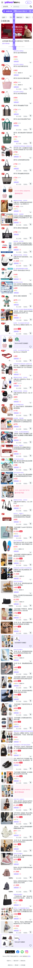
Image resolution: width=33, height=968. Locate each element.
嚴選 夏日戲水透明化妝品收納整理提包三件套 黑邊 (23, 461)
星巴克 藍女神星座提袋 (20, 53)
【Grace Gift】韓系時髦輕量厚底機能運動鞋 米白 (23, 827)
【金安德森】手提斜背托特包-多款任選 (23, 705)
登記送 (14, 15)
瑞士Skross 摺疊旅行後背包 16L (23, 325)
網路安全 (10, 965)
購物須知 (23, 960)
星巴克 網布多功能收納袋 (21, 228)
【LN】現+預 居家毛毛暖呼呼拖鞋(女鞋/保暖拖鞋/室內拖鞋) (23, 623)
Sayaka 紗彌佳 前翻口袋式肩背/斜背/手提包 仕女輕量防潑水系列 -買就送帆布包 (23, 910)
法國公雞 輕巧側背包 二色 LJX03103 (23, 502)
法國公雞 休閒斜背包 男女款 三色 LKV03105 (23, 380)
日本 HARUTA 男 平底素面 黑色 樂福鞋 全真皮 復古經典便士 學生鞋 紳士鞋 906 (23, 759)
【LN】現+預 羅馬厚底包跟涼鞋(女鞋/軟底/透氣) (23, 584)
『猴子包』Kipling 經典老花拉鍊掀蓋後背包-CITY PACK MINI (23, 922)
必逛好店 (14, 33)
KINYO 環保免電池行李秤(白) (22, 270)
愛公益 (14, 44)
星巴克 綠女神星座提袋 (20, 93)
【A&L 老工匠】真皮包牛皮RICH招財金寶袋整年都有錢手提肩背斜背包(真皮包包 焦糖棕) (23, 801)
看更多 (14, 48)
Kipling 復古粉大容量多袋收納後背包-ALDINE (23, 868)
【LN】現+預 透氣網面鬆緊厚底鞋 (23, 664)
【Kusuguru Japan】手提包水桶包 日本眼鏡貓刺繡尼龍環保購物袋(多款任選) (23, 747)
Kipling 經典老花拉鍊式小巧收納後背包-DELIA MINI (23, 881)
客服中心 (9, 960)
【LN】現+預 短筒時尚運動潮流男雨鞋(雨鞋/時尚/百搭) (23, 691)
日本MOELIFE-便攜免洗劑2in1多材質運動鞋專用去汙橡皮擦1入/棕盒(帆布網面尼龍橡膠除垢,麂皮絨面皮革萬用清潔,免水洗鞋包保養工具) (23, 516)
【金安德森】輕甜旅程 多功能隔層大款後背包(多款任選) (23, 773)
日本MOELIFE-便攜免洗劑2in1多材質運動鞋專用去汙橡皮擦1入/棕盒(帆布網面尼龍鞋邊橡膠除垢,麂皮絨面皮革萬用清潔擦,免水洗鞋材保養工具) (23, 448)
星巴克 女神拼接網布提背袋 (21, 160)
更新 (29, 956)
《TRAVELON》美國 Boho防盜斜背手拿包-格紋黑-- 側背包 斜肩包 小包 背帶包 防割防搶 (23, 897)
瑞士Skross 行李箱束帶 (20, 352)
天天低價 (14, 26)
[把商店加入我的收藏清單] (30, 347)
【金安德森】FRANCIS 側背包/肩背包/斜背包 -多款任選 (23, 609)
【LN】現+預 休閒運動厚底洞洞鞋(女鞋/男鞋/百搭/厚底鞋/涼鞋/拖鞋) (23, 652)
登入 (28, 2)
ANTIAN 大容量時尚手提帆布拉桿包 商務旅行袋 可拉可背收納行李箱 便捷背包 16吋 (23, 366)
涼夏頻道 (14, 30)
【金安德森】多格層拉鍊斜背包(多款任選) (23, 718)
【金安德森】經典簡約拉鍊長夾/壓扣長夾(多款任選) (23, 555)
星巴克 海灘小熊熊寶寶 (20, 296)
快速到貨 (14, 22)
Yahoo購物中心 (12, 2)
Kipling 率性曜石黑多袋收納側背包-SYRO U (23, 596)
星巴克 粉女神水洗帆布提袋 (21, 78)
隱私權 (16, 965)
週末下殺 (14, 37)
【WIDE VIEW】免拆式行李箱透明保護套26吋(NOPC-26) (23, 312)
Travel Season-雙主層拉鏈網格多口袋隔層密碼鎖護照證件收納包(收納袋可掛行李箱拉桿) (23, 475)
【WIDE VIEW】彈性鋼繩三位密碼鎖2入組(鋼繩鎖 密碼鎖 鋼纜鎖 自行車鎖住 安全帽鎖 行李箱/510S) (23, 434)
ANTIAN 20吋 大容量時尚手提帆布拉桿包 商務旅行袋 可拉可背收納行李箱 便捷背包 (23, 148)
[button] (9, 46)
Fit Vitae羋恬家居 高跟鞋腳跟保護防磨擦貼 (23, 407)
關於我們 (16, 960)
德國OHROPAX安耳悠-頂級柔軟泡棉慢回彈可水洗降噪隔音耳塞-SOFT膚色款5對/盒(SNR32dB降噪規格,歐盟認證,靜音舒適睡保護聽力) (23, 420)
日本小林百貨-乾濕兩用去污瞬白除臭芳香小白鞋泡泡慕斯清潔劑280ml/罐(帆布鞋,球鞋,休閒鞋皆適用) (23, 244)
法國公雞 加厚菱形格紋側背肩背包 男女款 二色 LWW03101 (23, 203)
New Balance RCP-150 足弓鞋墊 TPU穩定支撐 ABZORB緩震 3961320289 (23, 543)
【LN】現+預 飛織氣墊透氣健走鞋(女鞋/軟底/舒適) (23, 856)
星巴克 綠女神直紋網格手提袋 (22, 119)
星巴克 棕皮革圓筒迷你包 (21, 66)
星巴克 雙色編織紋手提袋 (21, 105)
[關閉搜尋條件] (11, 6)
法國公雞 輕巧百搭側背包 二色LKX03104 (23, 257)
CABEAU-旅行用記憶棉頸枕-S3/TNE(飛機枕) (23, 570)
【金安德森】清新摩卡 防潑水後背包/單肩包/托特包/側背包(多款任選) (23, 677)
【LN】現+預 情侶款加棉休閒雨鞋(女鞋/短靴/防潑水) (23, 841)
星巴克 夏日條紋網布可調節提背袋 (23, 133)
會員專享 (14, 41)
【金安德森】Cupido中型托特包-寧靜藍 (23, 528)
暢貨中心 (14, 18)
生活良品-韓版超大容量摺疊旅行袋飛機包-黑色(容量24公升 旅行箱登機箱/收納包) (23, 216)
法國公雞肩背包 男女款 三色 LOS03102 (23, 393)
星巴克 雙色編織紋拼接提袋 (21, 173)
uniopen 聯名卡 (22, 11)
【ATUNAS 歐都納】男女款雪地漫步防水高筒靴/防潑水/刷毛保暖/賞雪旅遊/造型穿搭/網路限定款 (23, 813)
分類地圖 (22, 965)
